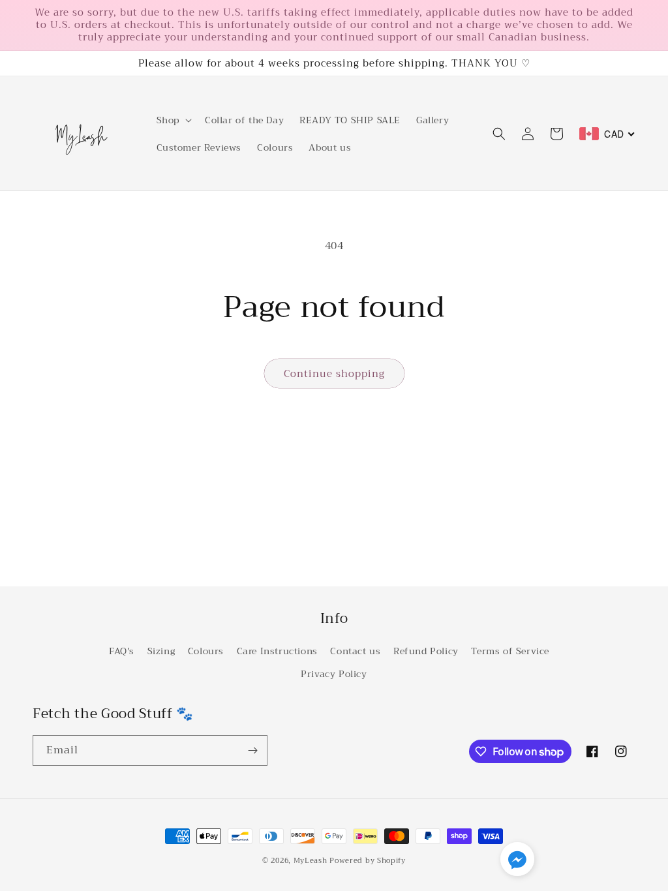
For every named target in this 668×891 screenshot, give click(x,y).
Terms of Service (510, 651)
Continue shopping (334, 373)
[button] (173, 120)
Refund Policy (426, 651)
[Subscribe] (252, 750)
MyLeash (310, 860)
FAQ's (121, 651)
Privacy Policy (334, 674)
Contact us (355, 651)
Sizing (161, 651)
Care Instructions (277, 651)
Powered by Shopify (367, 860)
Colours (206, 651)
